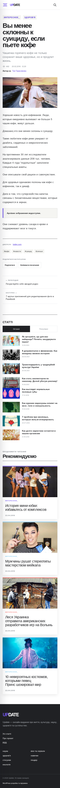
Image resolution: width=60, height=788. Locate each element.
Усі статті (7, 733)
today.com (17, 244)
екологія (6, 764)
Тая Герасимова (19, 70)
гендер (34, 759)
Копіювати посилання (29, 265)
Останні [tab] (16, 329)
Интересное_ (12, 17)
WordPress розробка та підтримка (15, 783)
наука (5, 750)
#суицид (28, 251)
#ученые (39, 251)
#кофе (6, 251)
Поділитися (10, 265)
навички (34, 755)
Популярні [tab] (43, 329)
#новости (17, 251)
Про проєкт (8, 738)
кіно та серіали (38, 750)
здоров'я (29, 17)
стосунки (7, 759)
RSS (5, 742)
